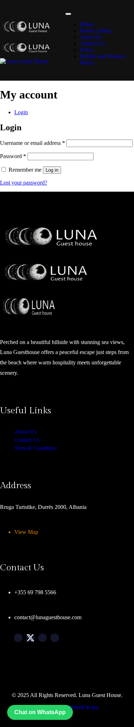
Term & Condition (35, 448)
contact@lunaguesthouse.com (47, 617)
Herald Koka (83, 707)
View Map (26, 532)
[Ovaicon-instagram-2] (42, 637)
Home (87, 24)
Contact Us (92, 43)
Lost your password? (23, 183)
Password (13, 156)
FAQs (86, 50)
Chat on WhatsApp (40, 712)
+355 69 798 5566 (35, 592)
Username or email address (32, 143)
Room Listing (95, 30)
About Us (91, 37)
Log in (52, 170)
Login (21, 112)
